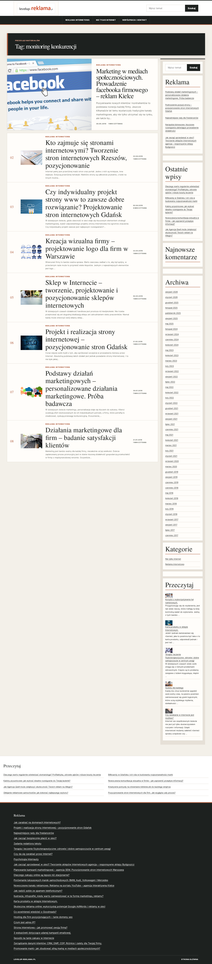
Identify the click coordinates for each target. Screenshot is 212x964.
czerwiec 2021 (171, 429)
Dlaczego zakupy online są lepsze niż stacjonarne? (41, 875)
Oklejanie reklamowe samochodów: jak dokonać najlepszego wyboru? (35, 793)
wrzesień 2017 (171, 519)
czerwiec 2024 (172, 339)
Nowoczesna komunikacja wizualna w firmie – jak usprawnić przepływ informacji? (182, 221)
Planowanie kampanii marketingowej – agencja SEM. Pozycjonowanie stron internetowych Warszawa (69, 869)
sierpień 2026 (171, 292)
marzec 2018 (171, 503)
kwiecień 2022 (171, 392)
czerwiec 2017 (171, 535)
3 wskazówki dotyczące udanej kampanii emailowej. (42, 932)
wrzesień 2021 (171, 413)
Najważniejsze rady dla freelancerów (181, 118)
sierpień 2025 (171, 318)
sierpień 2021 (171, 419)
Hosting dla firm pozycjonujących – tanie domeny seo (43, 917)
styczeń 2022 (171, 403)
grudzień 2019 (171, 472)
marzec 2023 (171, 361)
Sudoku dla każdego (174, 688)
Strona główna (189, 959)
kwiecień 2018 (171, 498)
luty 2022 (169, 397)
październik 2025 (173, 313)
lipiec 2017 (170, 530)
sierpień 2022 (171, 376)
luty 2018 (169, 509)
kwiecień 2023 (171, 355)
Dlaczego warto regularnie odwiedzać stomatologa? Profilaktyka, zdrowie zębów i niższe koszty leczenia (182, 189)
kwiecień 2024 (171, 345)
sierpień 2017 (171, 524)
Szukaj (192, 8)
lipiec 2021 (170, 424)
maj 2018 (169, 493)
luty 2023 (169, 366)
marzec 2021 (171, 445)
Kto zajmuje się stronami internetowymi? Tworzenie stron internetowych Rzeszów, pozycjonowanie (86, 154)
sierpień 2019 (171, 477)
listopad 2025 (171, 308)
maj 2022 (169, 387)
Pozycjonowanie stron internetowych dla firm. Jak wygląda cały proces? (142, 793)
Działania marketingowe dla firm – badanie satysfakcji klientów (83, 437)
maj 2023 (169, 350)
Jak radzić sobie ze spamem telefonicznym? (38, 890)
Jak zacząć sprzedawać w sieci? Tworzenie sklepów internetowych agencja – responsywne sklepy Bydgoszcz (74, 864)
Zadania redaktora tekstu (27, 843)
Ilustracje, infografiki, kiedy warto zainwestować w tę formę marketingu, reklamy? (58, 896)
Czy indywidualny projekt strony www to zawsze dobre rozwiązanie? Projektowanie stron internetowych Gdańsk (84, 203)
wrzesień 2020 (172, 461)
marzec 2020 (171, 466)
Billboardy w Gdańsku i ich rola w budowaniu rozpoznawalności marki (140, 774)
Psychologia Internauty (26, 859)
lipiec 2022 (170, 382)
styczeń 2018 (171, 514)
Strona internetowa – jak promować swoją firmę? (40, 927)
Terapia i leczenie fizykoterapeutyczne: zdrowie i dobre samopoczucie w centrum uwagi (182, 657)
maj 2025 (169, 323)
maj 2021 (169, 435)
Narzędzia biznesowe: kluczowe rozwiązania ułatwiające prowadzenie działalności (182, 127)
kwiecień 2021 (171, 440)
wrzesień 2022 (172, 371)
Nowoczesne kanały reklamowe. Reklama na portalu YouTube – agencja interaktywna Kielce (64, 885)
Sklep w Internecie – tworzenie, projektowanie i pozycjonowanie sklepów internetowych (81, 293)
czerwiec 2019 (171, 482)
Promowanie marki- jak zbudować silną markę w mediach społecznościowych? (57, 948)
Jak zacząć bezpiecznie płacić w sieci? (35, 838)
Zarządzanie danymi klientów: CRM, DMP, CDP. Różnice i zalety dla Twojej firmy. (58, 943)
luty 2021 (169, 450)
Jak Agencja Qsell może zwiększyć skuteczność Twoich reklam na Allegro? (180, 232)
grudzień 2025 (171, 302)
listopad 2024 (171, 329)
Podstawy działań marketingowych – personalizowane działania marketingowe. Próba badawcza (81, 388)
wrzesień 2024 (172, 334)
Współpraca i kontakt (134, 20)
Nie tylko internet (106, 20)
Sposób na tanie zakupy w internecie (34, 938)
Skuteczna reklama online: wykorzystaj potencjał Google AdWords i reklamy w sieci (59, 906)
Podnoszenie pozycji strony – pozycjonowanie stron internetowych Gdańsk (182, 108)
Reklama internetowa (77, 20)
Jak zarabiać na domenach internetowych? (37, 822)
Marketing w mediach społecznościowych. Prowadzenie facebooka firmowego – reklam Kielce (122, 83)
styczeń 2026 (171, 297)
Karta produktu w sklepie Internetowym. (36, 901)
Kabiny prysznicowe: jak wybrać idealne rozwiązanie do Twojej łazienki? (179, 209)
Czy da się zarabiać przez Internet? (33, 853)
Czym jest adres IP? (24, 922)
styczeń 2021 (171, 456)
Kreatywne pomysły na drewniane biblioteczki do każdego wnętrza (139, 787)
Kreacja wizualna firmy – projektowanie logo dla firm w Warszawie (86, 248)
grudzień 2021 (171, 408)
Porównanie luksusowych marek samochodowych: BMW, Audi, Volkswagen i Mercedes (61, 880)
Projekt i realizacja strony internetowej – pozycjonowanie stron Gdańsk (53, 827)
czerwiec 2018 (171, 488)
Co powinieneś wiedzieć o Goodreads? (35, 911)
